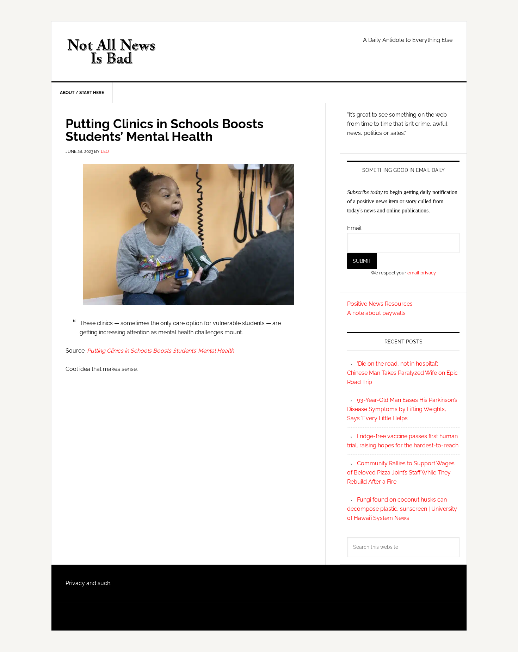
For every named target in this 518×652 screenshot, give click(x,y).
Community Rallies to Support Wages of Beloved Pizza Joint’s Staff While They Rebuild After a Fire (401, 472)
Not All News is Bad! (111, 51)
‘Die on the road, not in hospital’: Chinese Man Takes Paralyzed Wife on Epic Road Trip (402, 372)
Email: (355, 228)
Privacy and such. (88, 583)
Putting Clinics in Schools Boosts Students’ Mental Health (160, 350)
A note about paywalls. (377, 313)
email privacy (421, 272)
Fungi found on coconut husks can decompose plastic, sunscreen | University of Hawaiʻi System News (402, 508)
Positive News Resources (380, 303)
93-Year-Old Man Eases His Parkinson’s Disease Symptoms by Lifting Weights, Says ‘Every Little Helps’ (402, 409)
